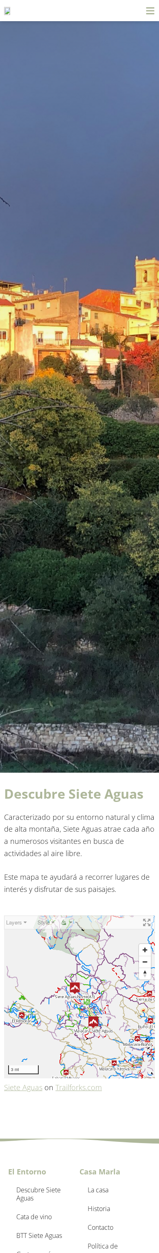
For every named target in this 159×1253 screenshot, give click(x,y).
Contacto (100, 1227)
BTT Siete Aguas (39, 1235)
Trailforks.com (78, 1087)
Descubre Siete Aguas (38, 1194)
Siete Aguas (23, 1087)
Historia (99, 1208)
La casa (98, 1189)
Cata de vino (34, 1216)
